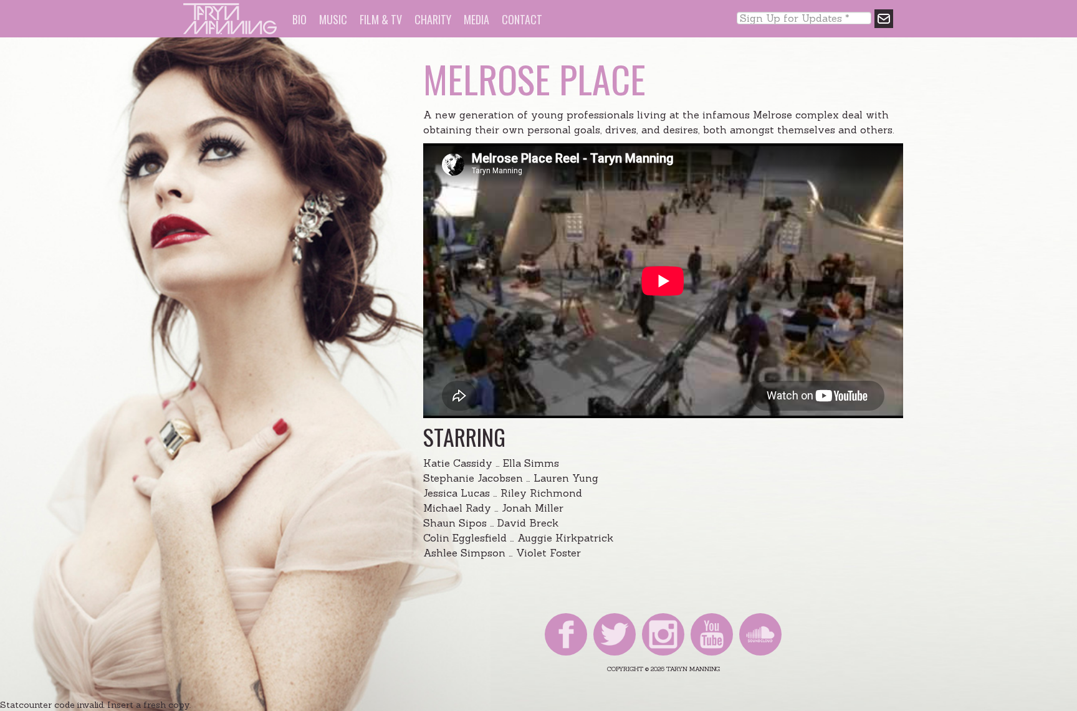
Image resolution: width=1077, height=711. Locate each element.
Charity (432, 19)
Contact (522, 19)
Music (333, 19)
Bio (299, 19)
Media (476, 19)
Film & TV (381, 19)
